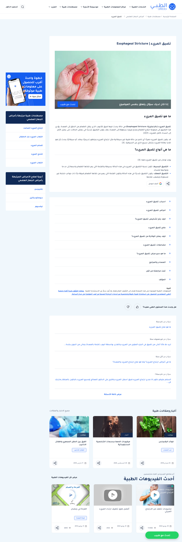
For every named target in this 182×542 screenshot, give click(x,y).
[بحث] (22, 6)
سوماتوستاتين (36, 197)
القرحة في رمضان (79, 509)
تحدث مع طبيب (67, 104)
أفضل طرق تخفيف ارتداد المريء (114, 509)
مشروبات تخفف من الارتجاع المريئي (158, 510)
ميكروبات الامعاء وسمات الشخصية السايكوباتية (113, 443)
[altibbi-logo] (163, 6)
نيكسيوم (39, 206)
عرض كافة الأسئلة (113, 394)
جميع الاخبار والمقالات (59, 410)
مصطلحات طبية (154, 16)
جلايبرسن (38, 189)
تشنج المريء (37, 153)
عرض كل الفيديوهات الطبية (64, 477)
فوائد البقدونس (166, 441)
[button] (137, 6)
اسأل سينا (36, 96)
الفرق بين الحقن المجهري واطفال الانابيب (70, 443)
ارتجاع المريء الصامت (33, 127)
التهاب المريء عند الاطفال (31, 136)
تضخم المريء (37, 145)
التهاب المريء (36, 162)
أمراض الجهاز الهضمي (135, 16)
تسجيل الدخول (12, 6)
